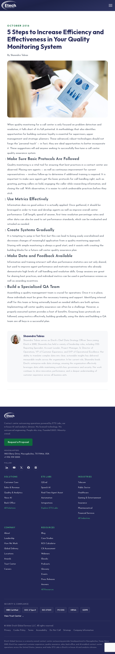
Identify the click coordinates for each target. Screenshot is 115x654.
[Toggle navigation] (111, 5)
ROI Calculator (48, 543)
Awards (7, 559)
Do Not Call (55, 630)
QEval (44, 482)
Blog (43, 533)
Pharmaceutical (85, 508)
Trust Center (10, 564)
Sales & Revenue (11, 487)
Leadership (9, 538)
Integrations (47, 503)
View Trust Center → (14, 616)
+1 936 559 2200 (12, 457)
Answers (45, 584)
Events (44, 574)
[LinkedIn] (7, 467)
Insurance (82, 503)
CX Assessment (48, 548)
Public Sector (84, 487)
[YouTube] (14, 467)
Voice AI (8, 498)
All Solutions (10, 508)
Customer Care (11, 482)
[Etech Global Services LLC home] (57, 416)
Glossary (45, 569)
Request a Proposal (18, 442)
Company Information (84, 630)
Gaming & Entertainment (89, 498)
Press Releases (48, 579)
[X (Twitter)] (21, 467)
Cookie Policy (19, 630)
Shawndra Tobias (33, 336)
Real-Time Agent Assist (52, 493)
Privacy (7, 630)
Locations (8, 554)
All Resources (47, 589)
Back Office (9, 503)
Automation (46, 498)
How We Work (11, 543)
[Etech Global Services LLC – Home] (8, 5)
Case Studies (47, 538)
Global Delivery (11, 548)
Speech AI (46, 487)
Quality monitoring (18, 165)
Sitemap (67, 630)
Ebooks (44, 559)
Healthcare (83, 493)
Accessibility (41, 630)
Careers (7, 569)
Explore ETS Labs (49, 508)
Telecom (82, 482)
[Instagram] (35, 467)
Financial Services (86, 513)
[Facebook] (28, 467)
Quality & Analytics (13, 493)
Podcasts (45, 564)
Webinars (45, 554)
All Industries (84, 518)
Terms (30, 630)
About (7, 533)
